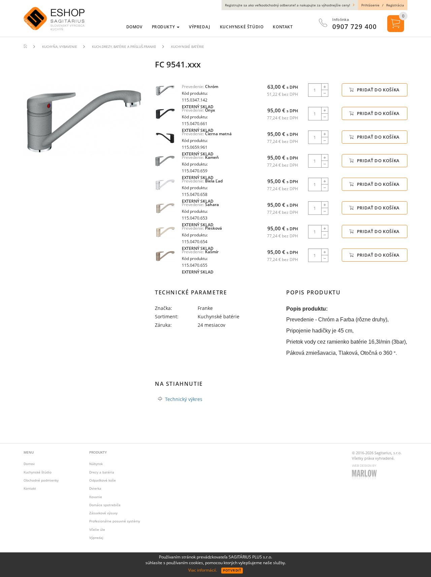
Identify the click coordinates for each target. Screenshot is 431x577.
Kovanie (95, 496)
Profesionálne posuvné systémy (114, 521)
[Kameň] (165, 161)
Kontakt (30, 488)
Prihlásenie (370, 5)
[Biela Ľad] (165, 184)
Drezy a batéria (101, 472)
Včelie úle (97, 529)
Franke (205, 308)
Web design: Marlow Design (365, 472)
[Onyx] (165, 113)
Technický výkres (183, 399)
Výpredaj (96, 537)
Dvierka (95, 488)
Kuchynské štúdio (38, 472)
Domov (29, 463)
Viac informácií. (202, 570)
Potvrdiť (232, 570)
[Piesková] (165, 231)
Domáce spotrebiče (105, 504)
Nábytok (96, 463)
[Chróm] (165, 90)
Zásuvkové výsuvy (103, 513)
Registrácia (395, 5)
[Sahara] (165, 208)
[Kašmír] (165, 255)
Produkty (164, 27)
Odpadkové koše (102, 480)
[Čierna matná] (165, 137)
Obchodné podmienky (41, 480)
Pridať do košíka (378, 90)
